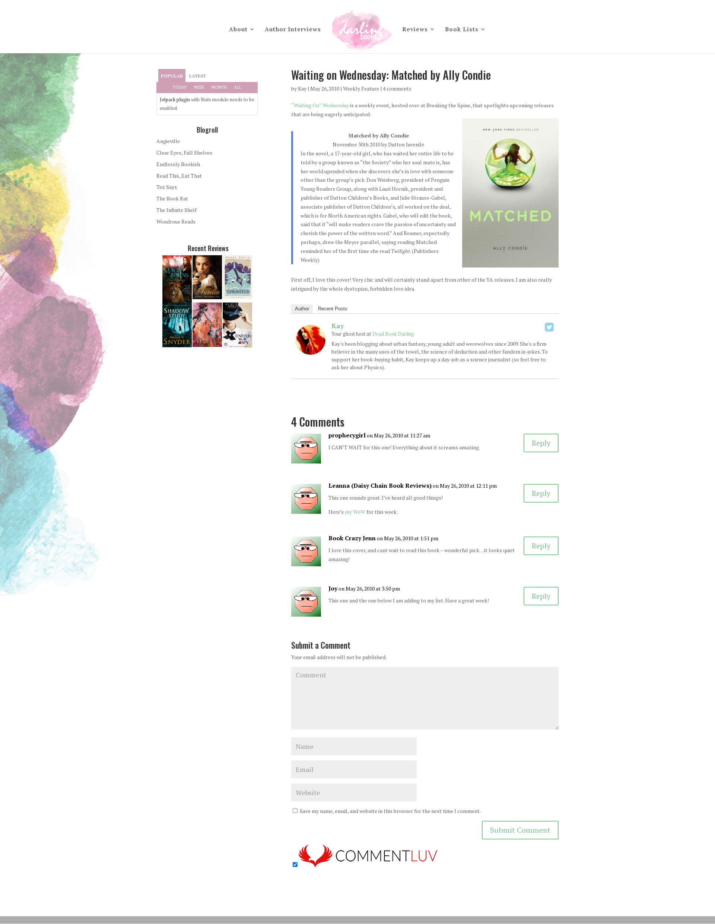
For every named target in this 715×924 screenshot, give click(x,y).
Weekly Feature (361, 88)
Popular (172, 76)
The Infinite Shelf (176, 209)
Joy (332, 588)
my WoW (355, 511)
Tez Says (166, 186)
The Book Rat (172, 198)
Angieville (168, 141)
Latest (197, 76)
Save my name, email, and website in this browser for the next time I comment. (390, 810)
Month (219, 87)
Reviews (415, 29)
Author (302, 308)
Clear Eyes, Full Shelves (184, 152)
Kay (302, 88)
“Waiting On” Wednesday (320, 105)
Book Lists (462, 29)
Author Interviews (293, 29)
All (237, 87)
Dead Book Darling (393, 333)
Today (180, 87)
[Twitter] (549, 327)
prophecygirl (347, 435)
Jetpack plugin (175, 99)
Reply (541, 443)
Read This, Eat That (179, 175)
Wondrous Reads (176, 221)
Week (199, 87)
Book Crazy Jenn (352, 538)
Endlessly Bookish (178, 164)
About (238, 29)
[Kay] (310, 350)
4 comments (397, 88)
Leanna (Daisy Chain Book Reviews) (380, 485)
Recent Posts (332, 308)
